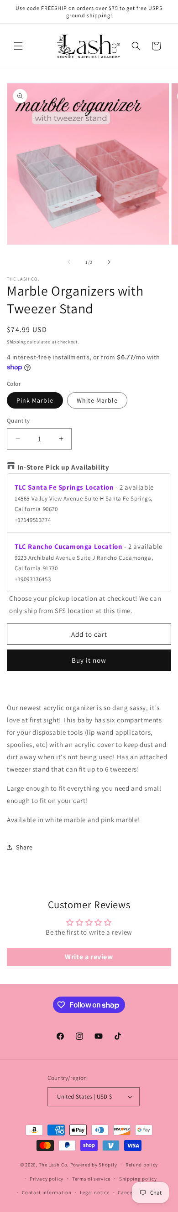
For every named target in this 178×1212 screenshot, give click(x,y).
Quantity (18, 420)
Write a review (89, 956)
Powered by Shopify (93, 1164)
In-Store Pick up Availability (63, 467)
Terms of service (91, 1179)
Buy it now (89, 660)
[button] (18, 46)
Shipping (16, 342)
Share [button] (24, 847)
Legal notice (94, 1192)
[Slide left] (69, 262)
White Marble (97, 400)
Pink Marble (34, 400)
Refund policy (142, 1164)
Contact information (46, 1192)
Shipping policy (138, 1179)
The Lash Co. (54, 1164)
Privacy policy (46, 1179)
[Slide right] (109, 262)
